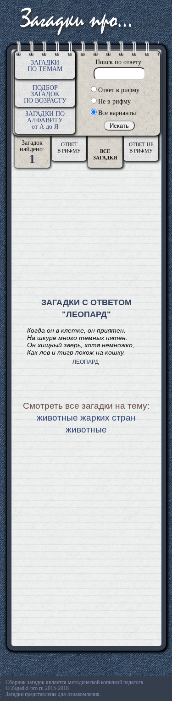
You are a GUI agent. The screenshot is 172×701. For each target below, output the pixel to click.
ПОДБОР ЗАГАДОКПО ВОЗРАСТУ (45, 94)
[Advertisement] (86, 234)
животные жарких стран (86, 417)
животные (86, 429)
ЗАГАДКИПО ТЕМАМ (45, 65)
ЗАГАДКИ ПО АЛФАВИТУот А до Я (45, 120)
